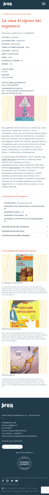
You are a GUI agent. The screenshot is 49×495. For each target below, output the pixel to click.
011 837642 (7, 428)
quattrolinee (13, 484)
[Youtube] (16, 481)
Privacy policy (18, 491)
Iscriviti (12, 447)
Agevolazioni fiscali (31, 491)
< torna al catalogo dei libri (16, 14)
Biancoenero (14, 168)
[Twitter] (7, 481)
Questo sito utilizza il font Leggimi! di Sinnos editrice (20, 488)
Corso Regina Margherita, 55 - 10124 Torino (21, 415)
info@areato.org (9, 423)
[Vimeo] (12, 481)
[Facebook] (3, 481)
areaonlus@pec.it (9, 425)
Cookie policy (6, 491)
